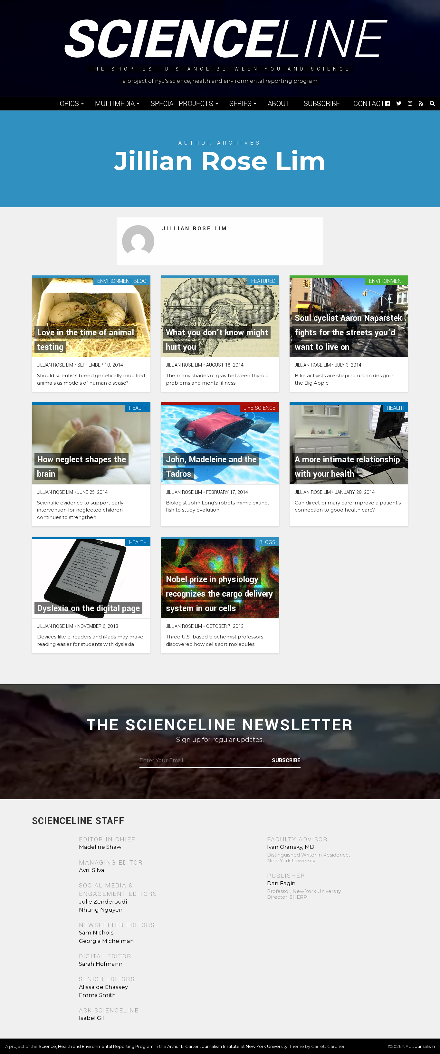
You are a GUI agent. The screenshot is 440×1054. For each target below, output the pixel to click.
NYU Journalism (418, 1046)
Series (240, 104)
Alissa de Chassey (103, 987)
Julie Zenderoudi (103, 901)
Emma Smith (97, 995)
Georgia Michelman (106, 941)
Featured (263, 281)
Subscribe (322, 104)
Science (220, 40)
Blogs (267, 542)
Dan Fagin (281, 883)
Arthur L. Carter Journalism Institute (203, 1046)
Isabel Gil (91, 1018)
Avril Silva (91, 870)
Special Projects (182, 104)
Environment (386, 281)
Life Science (259, 408)
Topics (67, 104)
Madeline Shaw (100, 847)
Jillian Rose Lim (194, 228)
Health (138, 408)
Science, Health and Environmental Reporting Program (96, 1046)
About (279, 104)
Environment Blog (122, 281)
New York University (266, 1046)
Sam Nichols (96, 932)
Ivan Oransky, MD (290, 847)
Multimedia (115, 104)
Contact (369, 104)
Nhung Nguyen (101, 909)
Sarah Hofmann (101, 964)
